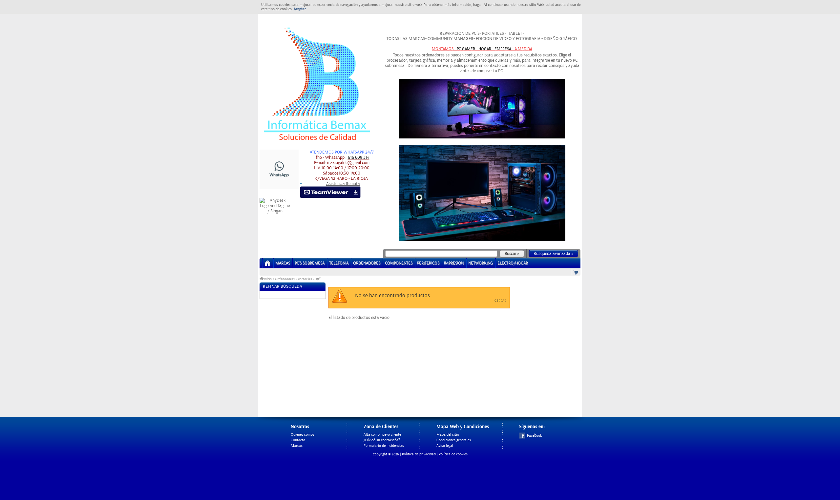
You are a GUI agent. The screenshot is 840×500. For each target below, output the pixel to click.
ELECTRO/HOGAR (512, 263)
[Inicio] (267, 265)
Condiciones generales (453, 440)
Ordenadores (284, 279)
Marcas (282, 263)
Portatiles (305, 279)
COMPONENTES (398, 263)
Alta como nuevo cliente (382, 434)
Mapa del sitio (447, 434)
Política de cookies (453, 454)
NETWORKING (480, 263)
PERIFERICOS (428, 263)
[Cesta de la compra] (576, 272)
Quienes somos (302, 434)
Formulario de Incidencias (384, 446)
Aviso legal (444, 446)
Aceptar (300, 9)
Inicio (268, 279)
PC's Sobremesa (310, 263)
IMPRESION (454, 263)
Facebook (534, 435)
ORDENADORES (366, 263)
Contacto (298, 440)
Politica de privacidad (419, 454)
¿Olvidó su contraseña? (382, 440)
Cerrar (500, 301)
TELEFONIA (338, 263)
